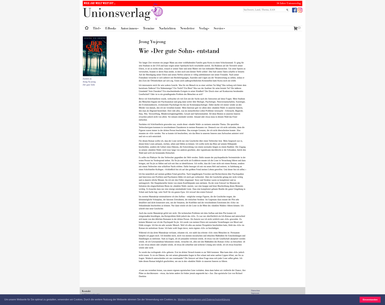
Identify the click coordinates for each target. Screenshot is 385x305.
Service (218, 28)
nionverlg (118, 13)
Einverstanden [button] (370, 299)
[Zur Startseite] (87, 28)
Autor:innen (129, 28)
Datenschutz (255, 291)
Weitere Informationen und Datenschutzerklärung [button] (204, 299)
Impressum (255, 293)
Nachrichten (167, 28)
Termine (148, 28)
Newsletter (187, 28)
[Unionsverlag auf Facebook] (294, 10)
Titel (96, 28)
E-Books (110, 28)
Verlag (203, 28)
